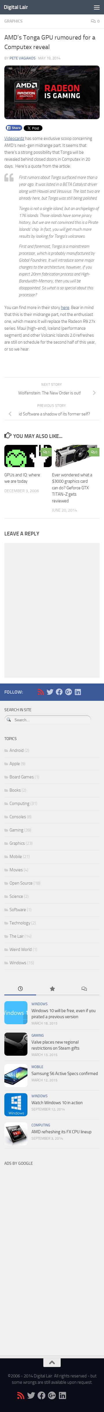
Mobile (16, 856)
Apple (15, 763)
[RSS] (40, 691)
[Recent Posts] (20, 989)
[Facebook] (59, 691)
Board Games (22, 777)
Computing (19, 803)
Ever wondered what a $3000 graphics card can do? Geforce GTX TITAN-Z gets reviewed (72, 487)
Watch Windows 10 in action (57, 1102)
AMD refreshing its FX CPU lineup (61, 1131)
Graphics (13, 21)
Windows (18, 962)
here (65, 307)
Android (17, 750)
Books (15, 790)
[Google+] (68, 691)
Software (18, 909)
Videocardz (14, 138)
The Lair (17, 936)
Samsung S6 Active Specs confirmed (64, 1073)
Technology (20, 923)
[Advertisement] (47, 1255)
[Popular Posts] (52, 989)
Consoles (18, 816)
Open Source (21, 883)
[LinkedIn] (77, 691)
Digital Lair (16, 7)
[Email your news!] (86, 691)
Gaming (16, 830)
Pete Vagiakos (23, 58)
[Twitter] (50, 691)
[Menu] (97, 7)
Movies (16, 869)
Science (16, 896)
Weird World (21, 949)
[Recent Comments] (84, 989)
